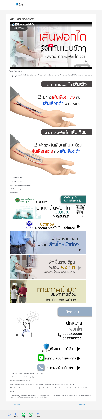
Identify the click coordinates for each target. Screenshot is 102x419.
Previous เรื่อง (16, 404)
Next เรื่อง (82, 404)
